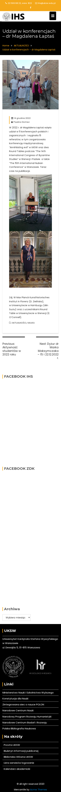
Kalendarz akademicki (16, 769)
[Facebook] (30, 7)
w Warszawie (10, 643)
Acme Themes (38, 789)
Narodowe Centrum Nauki (18, 710)
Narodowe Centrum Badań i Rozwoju (24, 722)
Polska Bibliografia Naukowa (19, 728)
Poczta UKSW (12, 745)
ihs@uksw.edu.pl (47, 3)
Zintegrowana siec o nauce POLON (23, 704)
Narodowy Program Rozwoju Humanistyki (26, 716)
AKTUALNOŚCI (19, 322)
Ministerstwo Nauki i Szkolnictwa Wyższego (28, 692)
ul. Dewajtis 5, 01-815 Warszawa (21, 647)
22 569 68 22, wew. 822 (20, 3)
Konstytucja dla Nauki (15, 698)
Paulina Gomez (22, 122)
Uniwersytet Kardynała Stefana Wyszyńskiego (30, 639)
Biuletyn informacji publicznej (20, 751)
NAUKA (31, 322)
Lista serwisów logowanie (18, 762)
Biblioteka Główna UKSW (17, 757)
